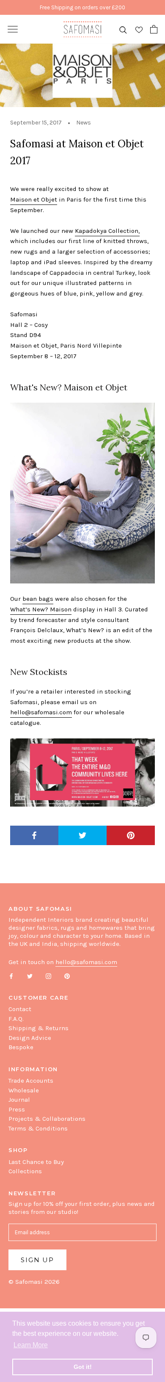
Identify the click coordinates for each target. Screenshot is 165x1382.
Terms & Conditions (38, 1128)
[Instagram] (48, 975)
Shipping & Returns (38, 1028)
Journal (19, 1099)
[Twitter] (30, 975)
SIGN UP (37, 1260)
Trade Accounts (30, 1080)
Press (16, 1109)
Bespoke (20, 1047)
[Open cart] (153, 29)
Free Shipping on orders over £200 (82, 7)
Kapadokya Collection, (107, 231)
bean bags (37, 599)
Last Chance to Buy (36, 1162)
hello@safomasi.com (41, 712)
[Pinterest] (67, 975)
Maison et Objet (33, 199)
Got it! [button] (83, 1366)
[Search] (123, 29)
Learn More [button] (31, 1345)
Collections (25, 1171)
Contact (19, 1009)
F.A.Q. (16, 1019)
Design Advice (29, 1038)
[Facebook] (11, 975)
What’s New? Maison (41, 609)
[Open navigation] (13, 29)
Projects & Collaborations (46, 1118)
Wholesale (23, 1090)
